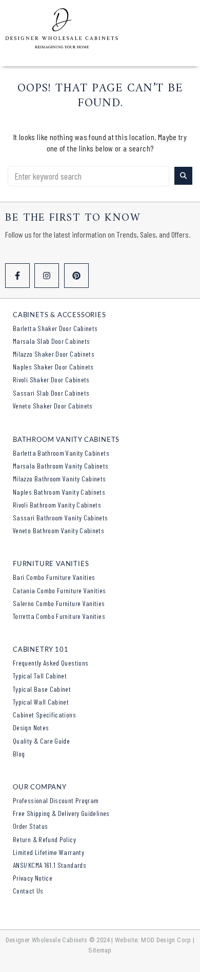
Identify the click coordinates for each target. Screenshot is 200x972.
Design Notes (31, 727)
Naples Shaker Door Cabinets (53, 366)
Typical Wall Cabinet (41, 701)
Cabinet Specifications (44, 714)
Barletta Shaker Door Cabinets (55, 328)
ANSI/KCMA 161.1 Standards (49, 865)
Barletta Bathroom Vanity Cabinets (61, 453)
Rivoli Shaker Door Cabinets (51, 379)
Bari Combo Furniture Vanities (54, 577)
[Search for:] (88, 176)
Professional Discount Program (55, 800)
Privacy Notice (32, 877)
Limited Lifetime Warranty (48, 852)
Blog (19, 753)
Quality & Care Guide (41, 740)
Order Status (30, 826)
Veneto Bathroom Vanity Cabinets (58, 530)
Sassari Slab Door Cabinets (51, 392)
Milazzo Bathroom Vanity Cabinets (59, 478)
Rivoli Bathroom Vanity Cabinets (57, 504)
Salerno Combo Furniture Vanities (59, 603)
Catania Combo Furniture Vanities (59, 590)
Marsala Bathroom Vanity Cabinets (61, 465)
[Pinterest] (76, 275)
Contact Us (28, 890)
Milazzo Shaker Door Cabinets (53, 353)
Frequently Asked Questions (50, 662)
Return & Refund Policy (44, 839)
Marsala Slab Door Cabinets (51, 341)
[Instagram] (46, 275)
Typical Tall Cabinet (40, 675)
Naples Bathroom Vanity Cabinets (59, 492)
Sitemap (100, 950)
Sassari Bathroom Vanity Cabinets (60, 517)
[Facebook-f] (17, 275)
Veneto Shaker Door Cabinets (53, 405)
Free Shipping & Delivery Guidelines (61, 813)
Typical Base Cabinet (42, 689)
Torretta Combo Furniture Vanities (59, 616)
